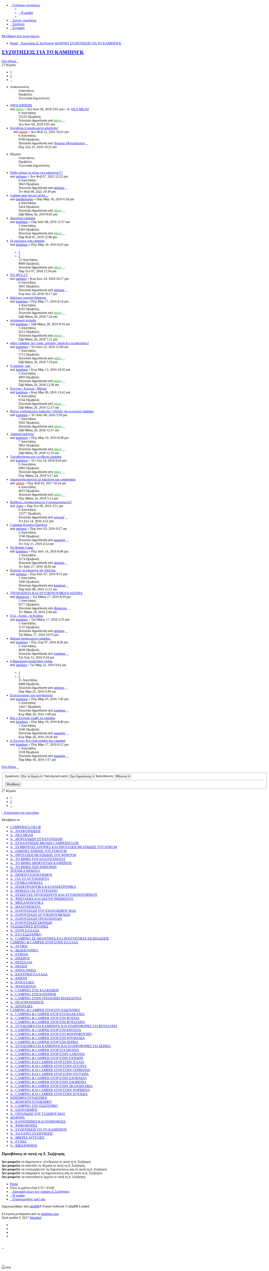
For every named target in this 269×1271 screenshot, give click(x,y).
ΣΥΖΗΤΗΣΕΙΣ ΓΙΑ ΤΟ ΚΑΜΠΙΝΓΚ (43, 52)
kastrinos (22, 222)
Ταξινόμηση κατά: (56, 776)
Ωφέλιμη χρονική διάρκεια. (28, 297)
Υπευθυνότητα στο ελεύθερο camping (35, 456)
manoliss (59, 540)
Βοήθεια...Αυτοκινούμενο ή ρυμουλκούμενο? (41, 502)
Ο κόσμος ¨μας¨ (20, 366)
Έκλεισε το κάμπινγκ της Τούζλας (33, 570)
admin (23, 132)
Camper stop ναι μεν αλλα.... (29, 195)
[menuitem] (25, 13)
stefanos (21, 176)
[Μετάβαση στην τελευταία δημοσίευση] (63, 120)
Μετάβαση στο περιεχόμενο (20, 36)
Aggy (20, 506)
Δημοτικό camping (22, 218)
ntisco (20, 109)
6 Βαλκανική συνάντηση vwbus (31, 661)
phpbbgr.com (49, 1214)
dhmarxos (22, 597)
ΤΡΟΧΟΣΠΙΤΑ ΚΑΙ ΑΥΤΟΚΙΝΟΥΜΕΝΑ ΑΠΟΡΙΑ (46, 593)
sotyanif (59, 517)
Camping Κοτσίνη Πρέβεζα (28, 525)
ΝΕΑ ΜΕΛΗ (80, 109)
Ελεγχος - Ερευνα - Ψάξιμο (28, 388)
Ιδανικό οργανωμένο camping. (30, 638)
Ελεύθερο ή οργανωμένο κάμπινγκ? (34, 128)
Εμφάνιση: (12, 776)
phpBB (34, 1206)
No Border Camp (21, 547)
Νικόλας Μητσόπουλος (69, 143)
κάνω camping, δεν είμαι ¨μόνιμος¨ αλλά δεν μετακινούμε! (49, 343)
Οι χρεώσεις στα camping (27, 241)
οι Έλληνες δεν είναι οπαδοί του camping (37, 740)
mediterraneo (24, 199)
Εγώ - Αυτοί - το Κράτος (26, 616)
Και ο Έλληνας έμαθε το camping (32, 718)
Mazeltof (35, 1217)
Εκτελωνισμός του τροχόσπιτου (31, 695)
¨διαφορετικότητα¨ (22, 434)
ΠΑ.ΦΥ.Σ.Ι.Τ (19, 275)
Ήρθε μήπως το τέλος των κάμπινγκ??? (36, 172)
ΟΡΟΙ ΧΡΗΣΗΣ (21, 105)
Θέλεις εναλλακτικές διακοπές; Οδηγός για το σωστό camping (52, 411)
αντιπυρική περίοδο (23, 320)
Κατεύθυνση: (105, 776)
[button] (11, 79)
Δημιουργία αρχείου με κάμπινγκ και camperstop (42, 479)
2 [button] (11, 76)
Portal (14, 43)
